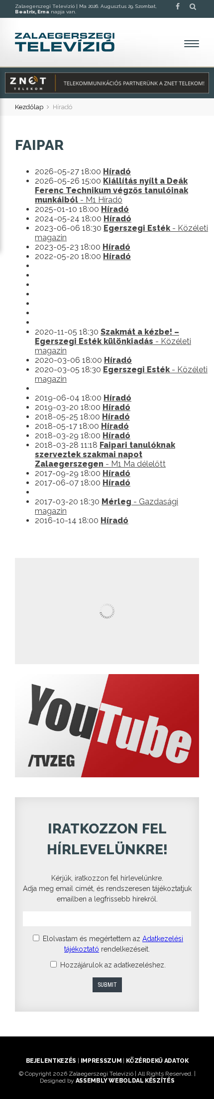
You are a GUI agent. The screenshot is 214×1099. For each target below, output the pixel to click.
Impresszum (101, 1060)
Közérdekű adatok (157, 1060)
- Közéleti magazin (113, 341)
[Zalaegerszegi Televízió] (64, 42)
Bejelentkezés (51, 1060)
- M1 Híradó (111, 190)
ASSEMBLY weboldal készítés (125, 1080)
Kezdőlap (29, 107)
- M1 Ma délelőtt (105, 454)
